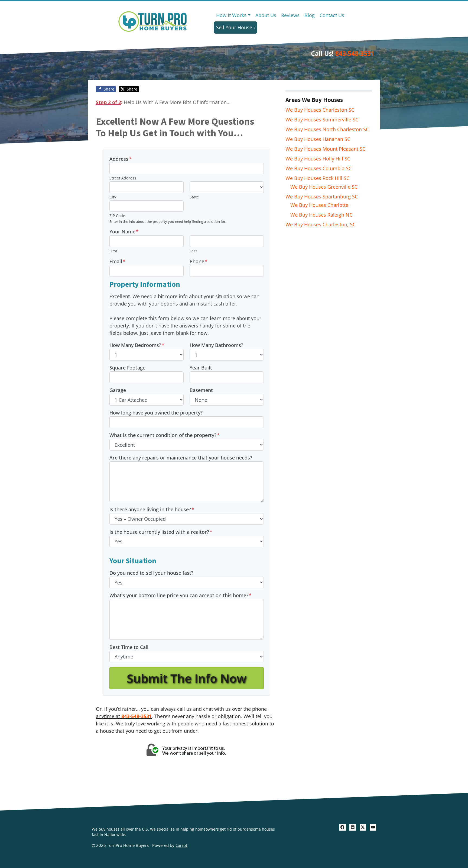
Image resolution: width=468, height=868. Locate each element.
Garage (117, 390)
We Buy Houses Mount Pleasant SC (325, 149)
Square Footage (127, 367)
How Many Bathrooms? (216, 345)
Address (120, 159)
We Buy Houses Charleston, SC (320, 224)
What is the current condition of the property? (164, 435)
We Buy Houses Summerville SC (321, 119)
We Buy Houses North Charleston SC (327, 129)
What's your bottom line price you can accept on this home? (180, 595)
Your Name (124, 231)
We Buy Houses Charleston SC (319, 110)
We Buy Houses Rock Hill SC (317, 178)
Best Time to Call (128, 647)
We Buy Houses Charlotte (319, 205)
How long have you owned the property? (156, 412)
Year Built (201, 367)
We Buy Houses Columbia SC (318, 168)
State (194, 197)
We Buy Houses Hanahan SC (317, 139)
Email (117, 261)
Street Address (122, 178)
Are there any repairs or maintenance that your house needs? (180, 457)
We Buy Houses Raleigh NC (321, 214)
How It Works (231, 15)
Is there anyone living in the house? (151, 509)
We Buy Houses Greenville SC (324, 187)
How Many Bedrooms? (136, 345)
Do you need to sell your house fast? (151, 573)
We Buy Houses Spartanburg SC (321, 196)
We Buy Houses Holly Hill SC (317, 158)
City (112, 197)
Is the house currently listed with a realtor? (160, 532)
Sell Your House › (235, 27)
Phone (198, 261)
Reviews (290, 15)
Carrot (181, 845)
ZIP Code (117, 215)
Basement (201, 390)
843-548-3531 (354, 53)
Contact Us (332, 15)
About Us (265, 15)
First (113, 250)
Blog (309, 15)
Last (193, 250)
